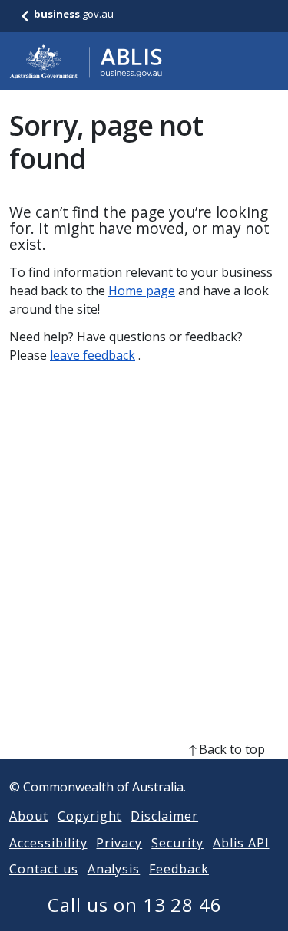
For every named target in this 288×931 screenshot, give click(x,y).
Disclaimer (164, 816)
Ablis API (241, 842)
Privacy (119, 842)
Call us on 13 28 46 (135, 904)
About (28, 816)
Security (177, 842)
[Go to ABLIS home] (86, 61)
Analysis (114, 868)
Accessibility (48, 842)
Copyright (90, 816)
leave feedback (92, 355)
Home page (141, 290)
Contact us (43, 868)
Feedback (179, 868)
